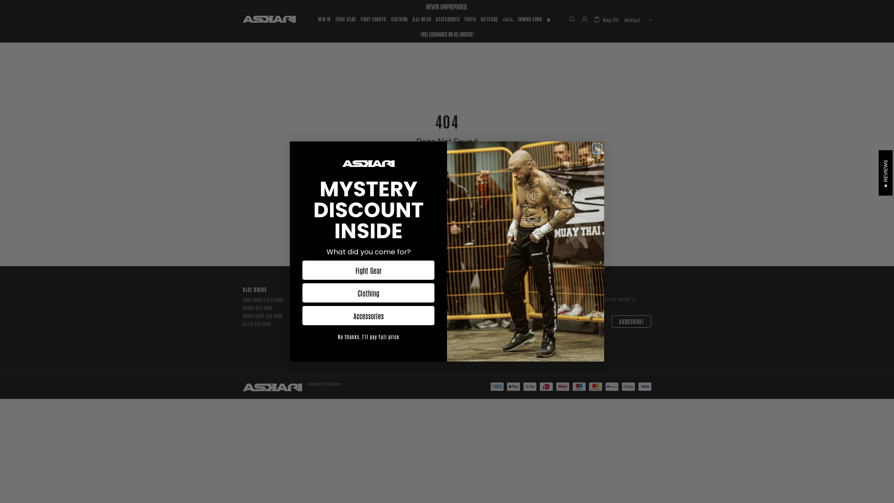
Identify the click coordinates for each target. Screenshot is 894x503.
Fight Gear (369, 270)
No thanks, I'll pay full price (368, 337)
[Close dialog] (597, 148)
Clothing (368, 293)
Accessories (368, 315)
